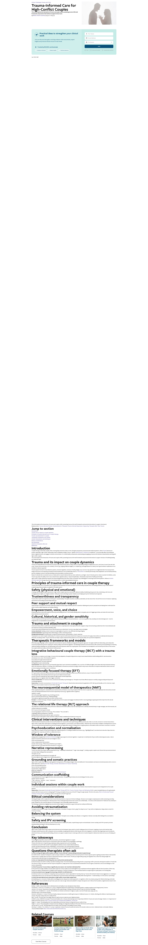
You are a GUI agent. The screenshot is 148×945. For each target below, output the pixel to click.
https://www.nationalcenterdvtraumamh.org (54, 908)
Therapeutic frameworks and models (41, 537)
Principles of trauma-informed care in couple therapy (45, 534)
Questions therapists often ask (39, 544)
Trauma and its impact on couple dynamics (42, 532)
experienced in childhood (82, 552)
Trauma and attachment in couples (40, 536)
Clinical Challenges (36, 2)
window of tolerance (51, 737)
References (34, 545)
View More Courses (41, 941)
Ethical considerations (37, 540)
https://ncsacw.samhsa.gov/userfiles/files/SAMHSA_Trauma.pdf (61, 900)
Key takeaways (35, 542)
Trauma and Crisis (46, 2)
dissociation (81, 571)
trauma (104, 550)
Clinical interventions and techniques (41, 539)
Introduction (35, 531)
